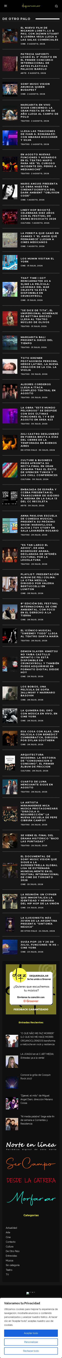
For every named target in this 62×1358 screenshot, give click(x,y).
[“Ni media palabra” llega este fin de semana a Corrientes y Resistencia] (12, 1124)
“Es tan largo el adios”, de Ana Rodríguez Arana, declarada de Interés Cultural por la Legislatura (39, 552)
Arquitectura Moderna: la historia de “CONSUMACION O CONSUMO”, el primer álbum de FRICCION (38, 760)
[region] (31, 1328)
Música (9, 1260)
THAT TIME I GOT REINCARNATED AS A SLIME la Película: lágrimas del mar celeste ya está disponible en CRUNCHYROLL (36, 287)
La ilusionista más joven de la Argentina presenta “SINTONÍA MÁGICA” (39, 922)
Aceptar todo (31, 1333)
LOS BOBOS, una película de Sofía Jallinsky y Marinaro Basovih (38, 691)
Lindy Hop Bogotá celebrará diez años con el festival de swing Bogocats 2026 (38, 215)
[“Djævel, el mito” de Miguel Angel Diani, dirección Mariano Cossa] (12, 1103)
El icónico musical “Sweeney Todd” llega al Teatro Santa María (40, 633)
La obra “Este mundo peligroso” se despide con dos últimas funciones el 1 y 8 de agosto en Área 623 (39, 413)
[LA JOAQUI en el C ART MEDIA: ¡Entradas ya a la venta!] (12, 1062)
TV (7, 1274)
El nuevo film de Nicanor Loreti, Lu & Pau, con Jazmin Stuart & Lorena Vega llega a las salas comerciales (40, 33)
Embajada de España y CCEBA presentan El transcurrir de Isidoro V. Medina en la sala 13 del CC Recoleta (40, 495)
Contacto (11, 1242)
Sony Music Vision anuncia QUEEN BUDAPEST (35, 86)
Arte (23, 73)
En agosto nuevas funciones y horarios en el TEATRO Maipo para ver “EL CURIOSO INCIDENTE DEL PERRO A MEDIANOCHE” (39, 162)
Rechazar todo (31, 1351)
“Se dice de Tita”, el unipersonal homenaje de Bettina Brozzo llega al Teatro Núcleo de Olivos (39, 316)
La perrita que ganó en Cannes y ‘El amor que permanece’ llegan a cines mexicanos (40, 238)
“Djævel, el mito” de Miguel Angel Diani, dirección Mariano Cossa (37, 1099)
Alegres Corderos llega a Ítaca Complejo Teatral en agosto (38, 389)
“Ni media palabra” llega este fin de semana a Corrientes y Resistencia (37, 1120)
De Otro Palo (29, 450)
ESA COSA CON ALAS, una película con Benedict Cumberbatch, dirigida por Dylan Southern (40, 736)
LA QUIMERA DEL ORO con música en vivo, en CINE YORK (39, 713)
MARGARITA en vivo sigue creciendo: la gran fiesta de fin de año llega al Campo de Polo (39, 110)
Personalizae (31, 1342)
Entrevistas (11, 1255)
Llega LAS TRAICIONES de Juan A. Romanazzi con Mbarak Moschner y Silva (39, 136)
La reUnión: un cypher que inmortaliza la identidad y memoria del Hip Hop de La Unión (40, 899)
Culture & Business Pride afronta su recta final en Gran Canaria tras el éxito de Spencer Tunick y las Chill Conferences (39, 468)
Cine (23, 44)
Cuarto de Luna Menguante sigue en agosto (37, 784)
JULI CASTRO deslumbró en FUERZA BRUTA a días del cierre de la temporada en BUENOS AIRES (40, 439)
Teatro (25, 121)
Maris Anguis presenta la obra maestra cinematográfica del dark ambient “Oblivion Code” (40, 189)
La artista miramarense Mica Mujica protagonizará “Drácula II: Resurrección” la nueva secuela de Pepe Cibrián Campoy (39, 811)
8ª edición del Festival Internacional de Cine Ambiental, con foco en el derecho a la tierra (39, 609)
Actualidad (11, 1228)
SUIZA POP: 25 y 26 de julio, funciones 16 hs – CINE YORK (40, 944)
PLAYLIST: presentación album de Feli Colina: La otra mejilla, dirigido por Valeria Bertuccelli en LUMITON (40, 582)
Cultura (26, 223)
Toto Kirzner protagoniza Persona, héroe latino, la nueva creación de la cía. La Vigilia (40, 364)
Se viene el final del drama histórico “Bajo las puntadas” (40, 838)
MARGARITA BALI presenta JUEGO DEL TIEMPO (37, 340)
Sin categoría (13, 1265)
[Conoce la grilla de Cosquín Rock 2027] (12, 1083)
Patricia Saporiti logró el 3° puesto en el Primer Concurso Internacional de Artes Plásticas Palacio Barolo (39, 61)
